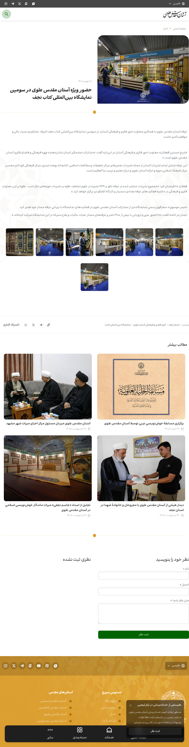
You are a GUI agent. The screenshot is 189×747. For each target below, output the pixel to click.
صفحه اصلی (179, 29)
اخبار (165, 29)
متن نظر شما (179, 600)
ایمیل (184, 584)
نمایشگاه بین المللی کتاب (118, 325)
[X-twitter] (20, 4)
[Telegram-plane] (13, 4)
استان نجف (174, 325)
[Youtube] (38, 665)
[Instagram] (6, 4)
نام (186, 568)
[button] (12, 324)
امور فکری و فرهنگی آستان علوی (149, 325)
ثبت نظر (155, 731)
